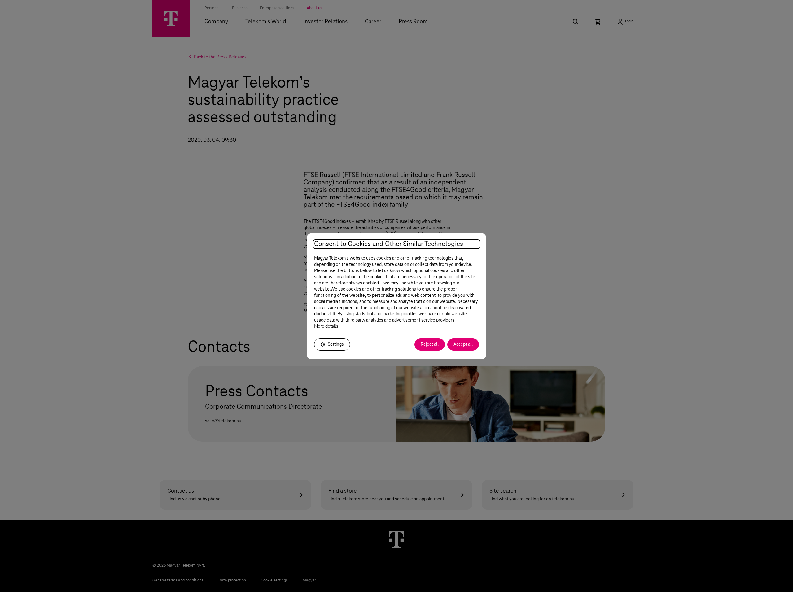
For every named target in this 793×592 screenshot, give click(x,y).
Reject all (430, 344)
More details (326, 326)
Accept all (463, 344)
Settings (336, 344)
